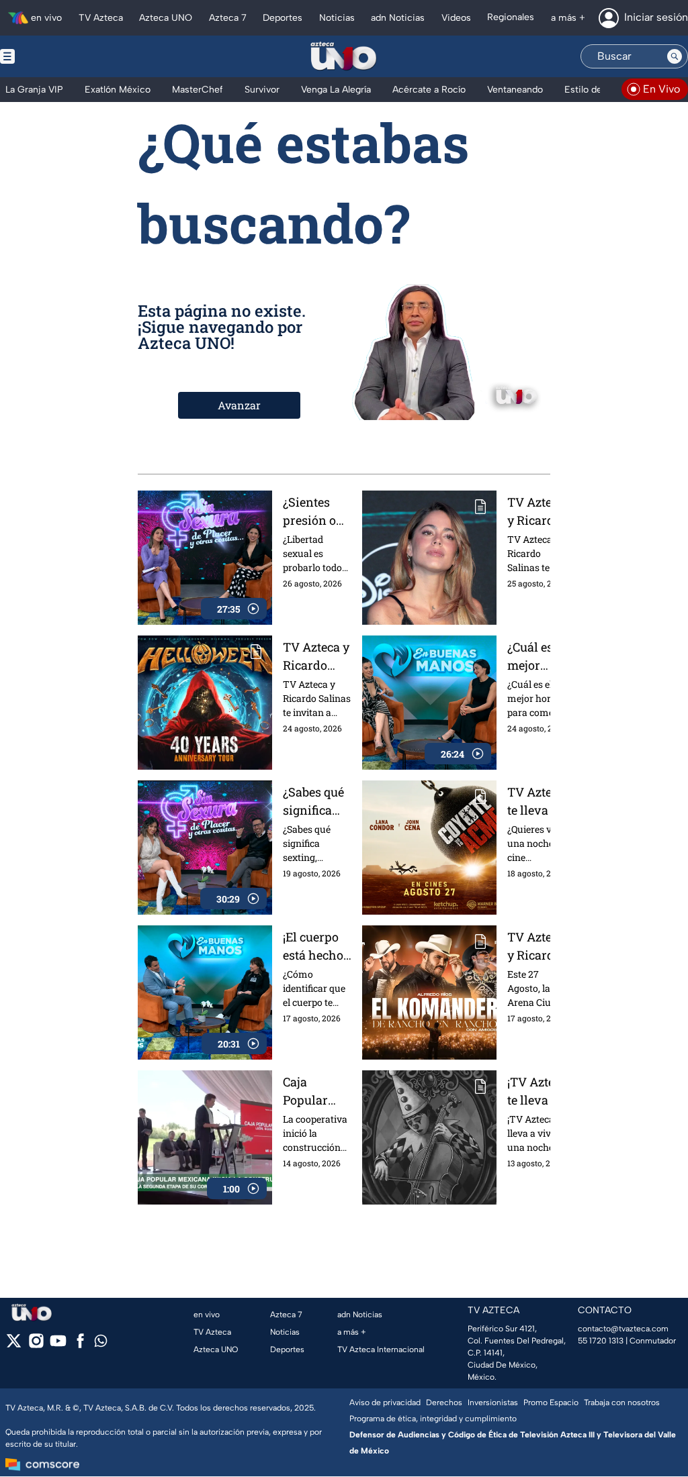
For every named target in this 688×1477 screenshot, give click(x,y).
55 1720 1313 (601, 1340)
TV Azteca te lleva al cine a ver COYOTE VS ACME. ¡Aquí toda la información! (538, 801)
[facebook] (80, 1345)
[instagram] (36, 1345)
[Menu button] (54, 56)
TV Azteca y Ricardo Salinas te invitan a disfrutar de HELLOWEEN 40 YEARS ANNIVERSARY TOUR (317, 656)
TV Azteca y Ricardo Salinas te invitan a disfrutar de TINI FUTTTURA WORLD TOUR (535, 511)
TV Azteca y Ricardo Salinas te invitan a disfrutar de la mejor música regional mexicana (538, 946)
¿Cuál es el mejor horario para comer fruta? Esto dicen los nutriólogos (537, 656)
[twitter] (13, 1345)
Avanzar (239, 405)
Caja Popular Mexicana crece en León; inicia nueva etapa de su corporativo (316, 1091)
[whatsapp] (101, 1343)
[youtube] (58, 1345)
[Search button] (674, 56)
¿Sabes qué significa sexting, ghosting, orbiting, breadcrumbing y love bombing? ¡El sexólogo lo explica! (316, 801)
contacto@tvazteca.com (623, 1328)
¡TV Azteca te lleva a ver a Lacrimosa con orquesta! (537, 1091)
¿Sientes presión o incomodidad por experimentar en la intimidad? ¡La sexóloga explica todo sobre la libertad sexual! (317, 511)
